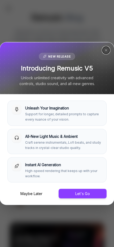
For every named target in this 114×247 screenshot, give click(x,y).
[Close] (106, 50)
